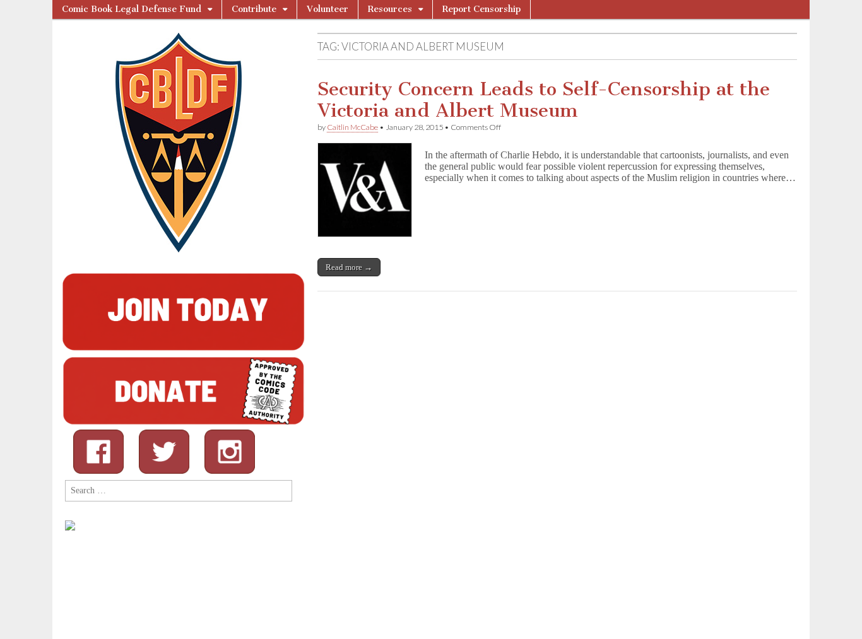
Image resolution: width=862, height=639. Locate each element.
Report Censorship (481, 9)
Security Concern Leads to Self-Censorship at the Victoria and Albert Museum (543, 100)
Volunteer (327, 9)
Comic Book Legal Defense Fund (131, 9)
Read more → (349, 267)
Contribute (254, 9)
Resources (390, 9)
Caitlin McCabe (352, 127)
